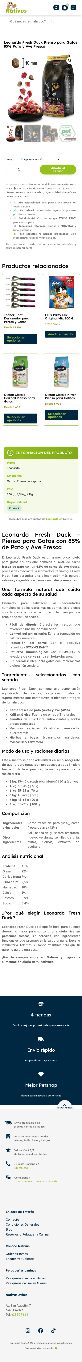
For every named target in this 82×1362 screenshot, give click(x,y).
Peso (9, 159)
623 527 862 (19, 1314)
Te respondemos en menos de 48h (35, 1181)
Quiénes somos (17, 1254)
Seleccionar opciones (16, 338)
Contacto (12, 1219)
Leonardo (52, 518)
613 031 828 (21, 1167)
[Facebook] (41, 1331)
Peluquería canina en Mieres (26, 1283)
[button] (73, 7)
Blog (9, 1229)
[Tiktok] (53, 1331)
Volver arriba (64, 1108)
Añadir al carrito (58, 169)
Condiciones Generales (22, 1224)
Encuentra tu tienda (20, 1259)
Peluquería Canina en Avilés (26, 1278)
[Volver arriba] (64, 1105)
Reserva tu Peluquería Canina (27, 1234)
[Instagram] (28, 1331)
